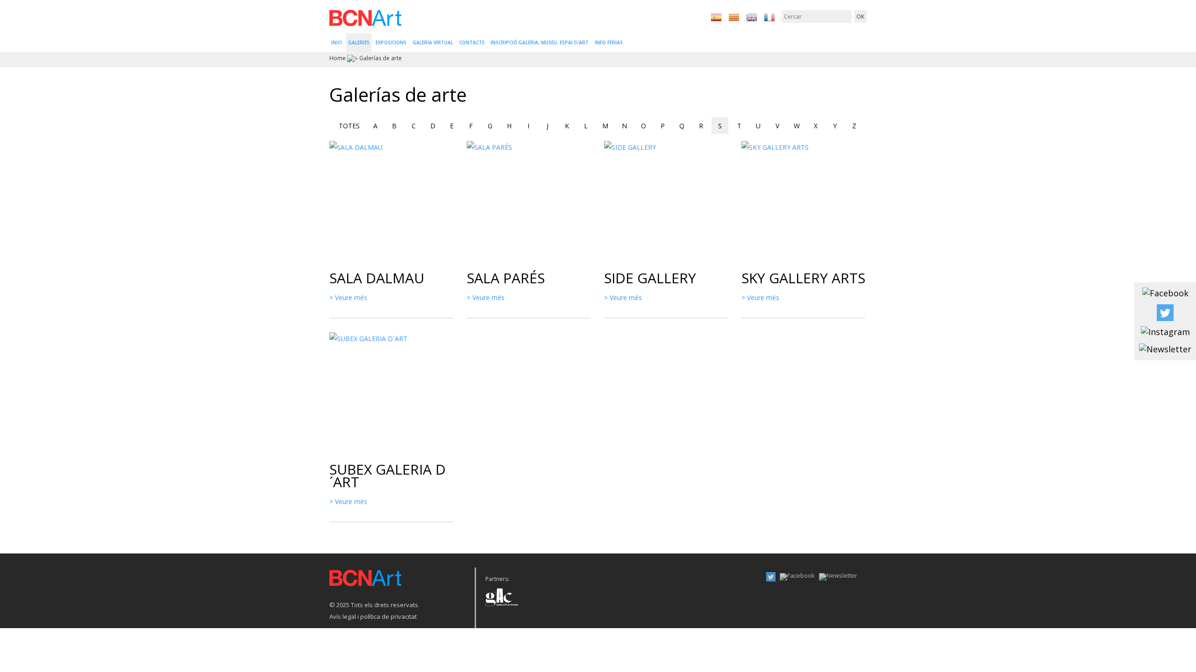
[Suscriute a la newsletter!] (1165, 348)
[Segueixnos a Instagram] (1165, 331)
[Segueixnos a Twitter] (1165, 311)
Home (337, 58)
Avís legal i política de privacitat (373, 616)
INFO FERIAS (609, 42)
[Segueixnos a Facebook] (1165, 292)
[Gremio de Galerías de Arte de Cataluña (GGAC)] (502, 595)
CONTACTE (471, 42)
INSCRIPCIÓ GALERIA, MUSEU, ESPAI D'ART (540, 42)
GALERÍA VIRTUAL (433, 42)
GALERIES (359, 42)
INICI (336, 42)
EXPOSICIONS (391, 42)
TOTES (349, 125)
